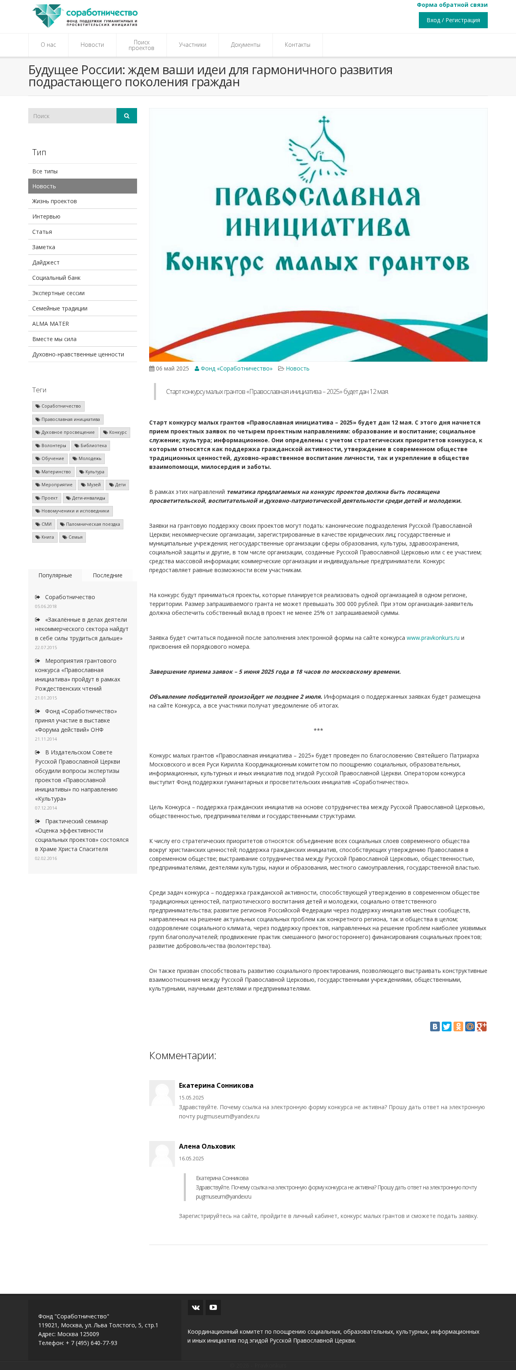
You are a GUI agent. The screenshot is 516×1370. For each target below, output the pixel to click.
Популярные (55, 575)
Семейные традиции (59, 308)
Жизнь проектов (54, 201)
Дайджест (46, 262)
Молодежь (89, 458)
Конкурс (117, 432)
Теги (39, 389)
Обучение (52, 458)
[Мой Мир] (470, 1026)
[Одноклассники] (458, 1026)
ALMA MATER (50, 323)
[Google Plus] (482, 1026)
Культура (94, 472)
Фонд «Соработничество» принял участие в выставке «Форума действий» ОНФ (76, 720)
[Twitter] (447, 1026)
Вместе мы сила (54, 339)
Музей (93, 484)
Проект (49, 498)
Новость (44, 186)
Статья (42, 231)
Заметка (43, 247)
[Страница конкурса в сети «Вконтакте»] (195, 1307)
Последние (108, 575)
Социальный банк (56, 277)
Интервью (46, 216)
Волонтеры (53, 445)
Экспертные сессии (58, 293)
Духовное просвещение (67, 432)
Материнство (55, 472)
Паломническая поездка (92, 524)
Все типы (45, 171)
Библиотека (93, 445)
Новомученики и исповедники (74, 511)
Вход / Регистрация (453, 20)
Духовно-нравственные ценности (78, 354)
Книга (47, 537)
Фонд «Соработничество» (236, 368)
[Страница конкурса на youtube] (213, 1307)
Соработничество (60, 406)
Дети (120, 484)
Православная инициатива (70, 419)
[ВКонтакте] (435, 1026)
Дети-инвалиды (88, 498)
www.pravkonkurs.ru (433, 637)
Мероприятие (56, 484)
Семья (75, 537)
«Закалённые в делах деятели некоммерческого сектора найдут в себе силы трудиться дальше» (82, 629)
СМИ (46, 524)
